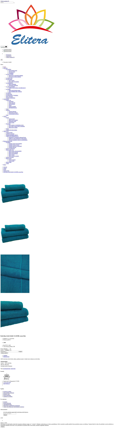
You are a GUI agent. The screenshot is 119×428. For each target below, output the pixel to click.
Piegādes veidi (6, 394)
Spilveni (8, 110)
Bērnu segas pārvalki (13, 152)
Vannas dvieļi (12, 118)
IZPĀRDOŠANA (13, 107)
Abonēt (5, 415)
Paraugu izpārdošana (10, 97)
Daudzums (3, 351)
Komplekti (11, 73)
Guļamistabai (6, 99)
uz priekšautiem (9, 83)
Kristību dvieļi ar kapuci (14, 144)
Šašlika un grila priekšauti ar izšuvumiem (18, 138)
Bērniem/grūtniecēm (7, 141)
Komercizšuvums (7, 403)
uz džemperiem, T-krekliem (12, 95)
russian (9, 51)
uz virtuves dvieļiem (10, 86)
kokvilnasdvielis (6, 368)
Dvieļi (7, 117)
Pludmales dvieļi (12, 121)
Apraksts (5, 355)
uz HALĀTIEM (9, 74)
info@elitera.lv (6, 383)
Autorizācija (8, 56)
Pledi (7, 115)
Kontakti (5, 401)
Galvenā (5, 167)
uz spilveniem (9, 94)
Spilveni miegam (12, 111)
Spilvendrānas (12, 104)
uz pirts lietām (9, 79)
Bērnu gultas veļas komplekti (15, 151)
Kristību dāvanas (12, 147)
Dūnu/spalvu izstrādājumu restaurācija (11, 405)
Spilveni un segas (10, 157)
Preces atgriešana (7, 395)
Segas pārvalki (12, 102)
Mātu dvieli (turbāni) (13, 120)
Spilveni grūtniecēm (10, 148)
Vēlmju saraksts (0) (5, 1)
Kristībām (8, 142)
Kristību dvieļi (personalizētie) (15, 143)
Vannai (4, 116)
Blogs (4, 164)
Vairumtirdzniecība (7, 404)
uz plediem (8, 92)
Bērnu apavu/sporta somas (14, 90)
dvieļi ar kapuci (12, 159)
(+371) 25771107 (7, 382)
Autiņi (7, 163)
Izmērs (2, 350)
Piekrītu (2, 426)
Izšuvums (5, 68)
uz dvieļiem (8, 69)
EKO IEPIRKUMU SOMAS (15, 91)
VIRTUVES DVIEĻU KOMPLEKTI (17, 87)
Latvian (9, 49)
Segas (7, 109)
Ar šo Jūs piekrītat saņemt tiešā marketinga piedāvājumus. (15, 412)
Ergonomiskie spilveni (14, 114)
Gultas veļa (8, 100)
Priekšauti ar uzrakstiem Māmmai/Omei (17, 137)
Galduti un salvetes (10, 133)
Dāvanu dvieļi (12, 71)
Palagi (10, 105)
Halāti (7, 128)
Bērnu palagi (11, 154)
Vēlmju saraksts (4, 353)
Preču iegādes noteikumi (8, 392)
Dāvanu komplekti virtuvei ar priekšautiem (18, 140)
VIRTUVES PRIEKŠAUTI (12, 136)
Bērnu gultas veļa (10, 149)
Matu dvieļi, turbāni (13, 127)
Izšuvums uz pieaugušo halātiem (16, 75)
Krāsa (2, 348)
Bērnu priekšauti (12, 84)
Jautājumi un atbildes (7, 396)
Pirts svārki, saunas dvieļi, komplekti (17, 126)
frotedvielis (13, 368)
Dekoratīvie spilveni (13, 112)
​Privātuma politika (7, 391)
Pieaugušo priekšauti (13, 85)
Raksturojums (6, 356)
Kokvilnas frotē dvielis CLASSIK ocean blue (13, 172)
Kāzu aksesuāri (9, 96)
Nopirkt (20, 351)
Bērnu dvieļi (11, 122)
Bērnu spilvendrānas (13, 153)
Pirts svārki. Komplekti (14, 81)
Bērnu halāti (8, 162)
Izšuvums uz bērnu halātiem (15, 76)
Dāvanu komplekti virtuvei (12, 135)
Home (4, 66)
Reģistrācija (8, 54)
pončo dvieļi (11, 161)
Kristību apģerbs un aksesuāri (15, 146)
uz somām (8, 89)
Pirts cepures (11, 80)
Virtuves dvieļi (9, 132)
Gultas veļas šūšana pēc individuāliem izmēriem (13, 406)
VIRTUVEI (6, 131)
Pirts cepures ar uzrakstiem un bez (16, 125)
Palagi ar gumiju (12, 106)
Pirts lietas (8, 123)
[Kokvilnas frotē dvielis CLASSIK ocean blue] (15, 213)
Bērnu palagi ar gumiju (14, 156)
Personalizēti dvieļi (13, 70)
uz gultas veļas (9, 78)
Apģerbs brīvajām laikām (11, 130)
